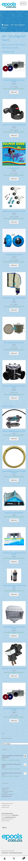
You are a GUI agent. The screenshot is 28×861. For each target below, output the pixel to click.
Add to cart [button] (14, 92)
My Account (4, 858)
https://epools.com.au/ (7, 813)
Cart (21, 857)
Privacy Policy (5, 852)
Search (14, 858)
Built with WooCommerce (15, 852)
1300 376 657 (15, 815)
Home (6, 25)
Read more (14, 561)
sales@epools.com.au (7, 796)
